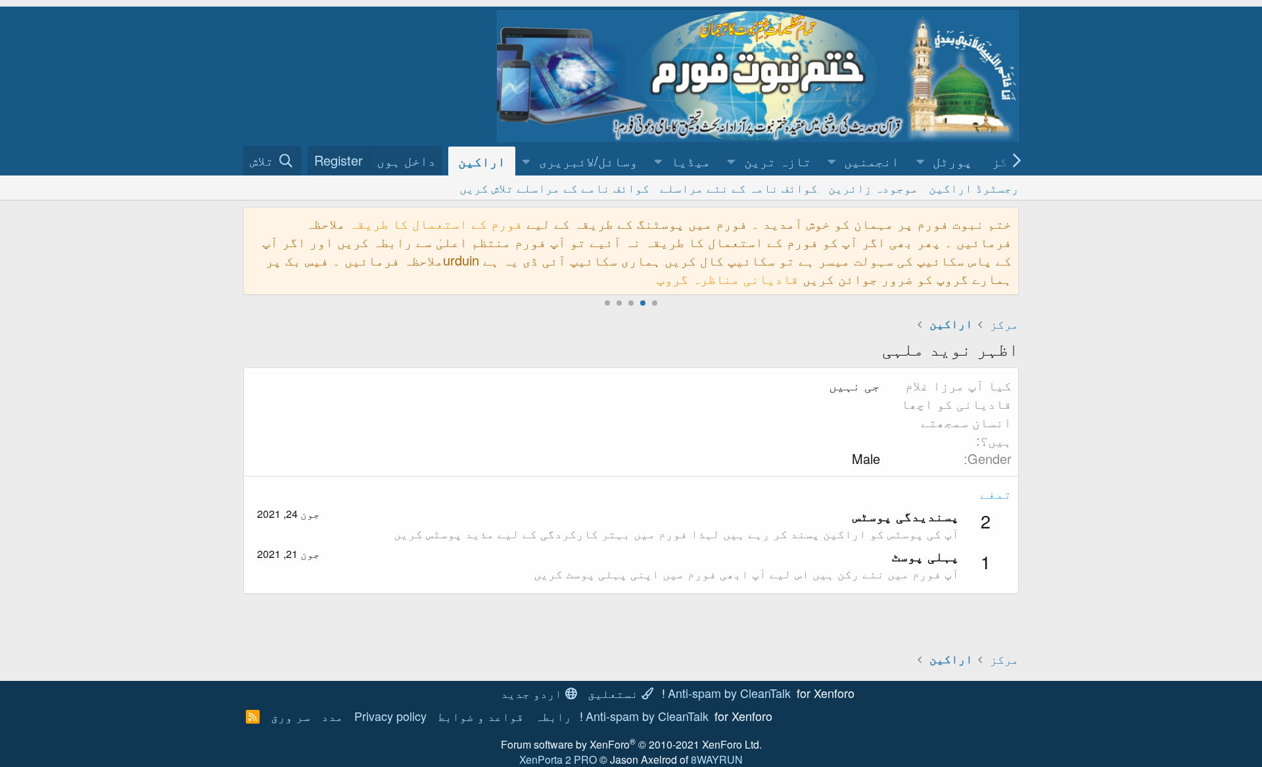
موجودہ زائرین (873, 187)
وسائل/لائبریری (588, 160)
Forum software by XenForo (631, 744)
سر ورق (290, 715)
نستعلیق (615, 692)
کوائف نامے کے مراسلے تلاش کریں (554, 187)
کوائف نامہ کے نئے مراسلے (739, 187)
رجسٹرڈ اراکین (974, 187)
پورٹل (952, 160)
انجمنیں (871, 160)
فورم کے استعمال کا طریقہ (436, 223)
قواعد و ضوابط (481, 715)
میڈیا (691, 160)
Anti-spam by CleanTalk (729, 692)
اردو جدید (533, 692)
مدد (332, 715)
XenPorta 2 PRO (558, 759)
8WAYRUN (717, 759)
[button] (920, 161)
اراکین (481, 160)
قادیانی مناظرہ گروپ (728, 278)
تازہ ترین (777, 160)
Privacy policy (390, 715)
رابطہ (553, 715)
